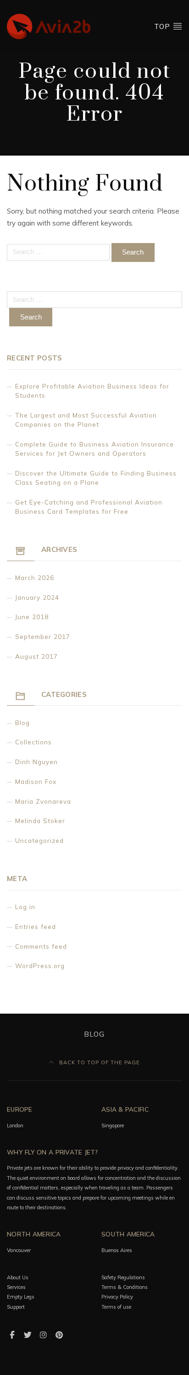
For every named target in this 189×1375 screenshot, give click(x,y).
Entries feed (35, 926)
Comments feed (41, 946)
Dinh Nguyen (36, 762)
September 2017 (42, 636)
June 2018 (32, 617)
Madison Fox (35, 781)
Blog (22, 722)
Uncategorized (39, 840)
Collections (33, 742)
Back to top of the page (98, 1062)
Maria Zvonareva (43, 801)
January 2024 (37, 597)
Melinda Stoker (40, 820)
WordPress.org (40, 965)
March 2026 (34, 577)
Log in (25, 907)
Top (163, 26)
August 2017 (36, 656)
